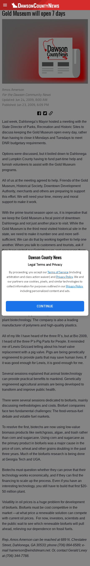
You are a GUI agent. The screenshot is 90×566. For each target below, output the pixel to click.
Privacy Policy (64, 276)
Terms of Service (58, 272)
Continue (45, 306)
